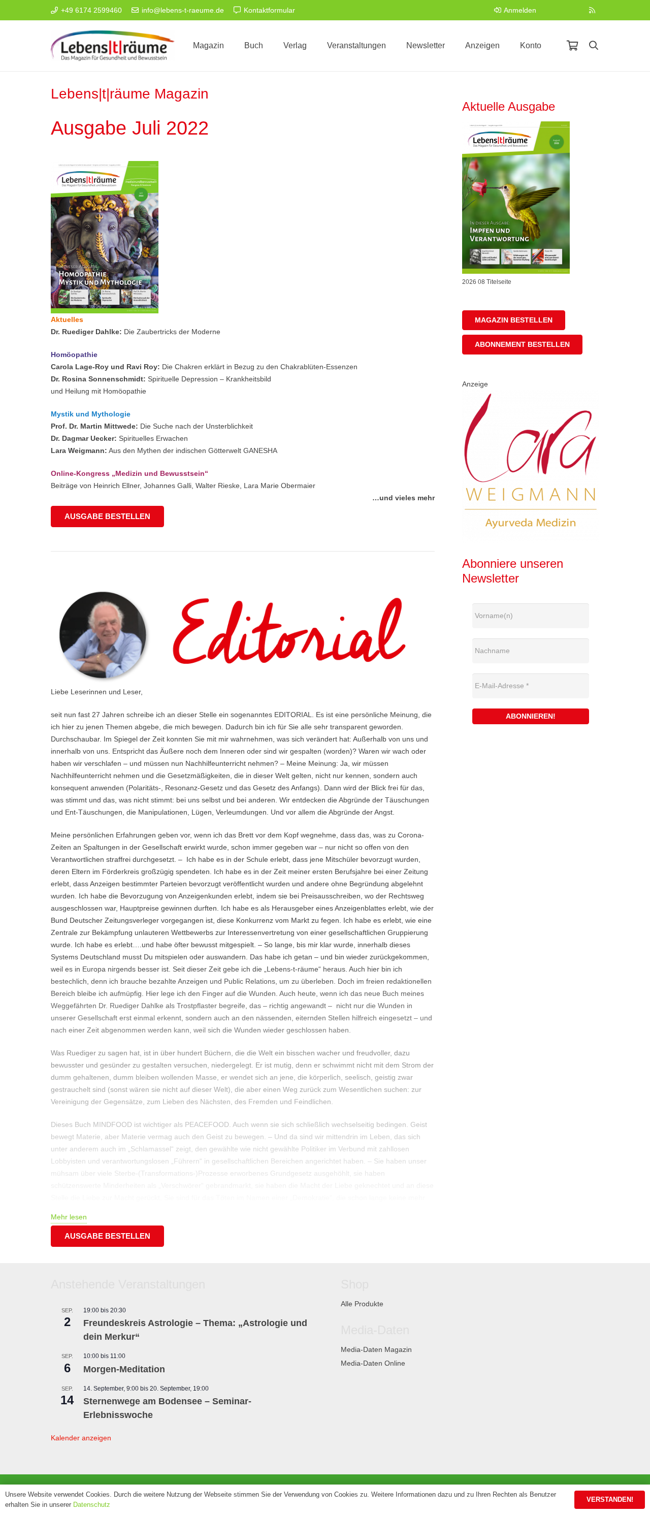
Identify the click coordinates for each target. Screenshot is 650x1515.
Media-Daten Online (373, 1363)
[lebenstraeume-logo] (113, 45)
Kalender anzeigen (81, 1438)
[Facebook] (553, 10)
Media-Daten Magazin (376, 1349)
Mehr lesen (69, 1217)
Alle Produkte (362, 1304)
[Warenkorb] (572, 45)
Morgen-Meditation (124, 1369)
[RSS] (592, 10)
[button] (593, 45)
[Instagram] (573, 10)
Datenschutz (91, 1504)
